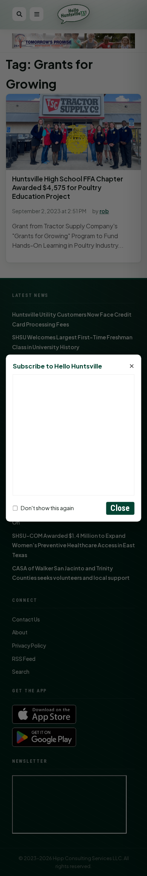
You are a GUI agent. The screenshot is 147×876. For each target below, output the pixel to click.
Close (120, 508)
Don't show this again (47, 508)
